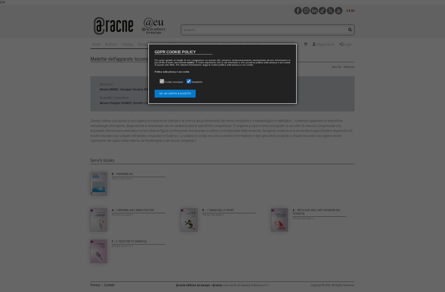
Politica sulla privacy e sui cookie (172, 71)
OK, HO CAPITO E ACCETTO (175, 93)
